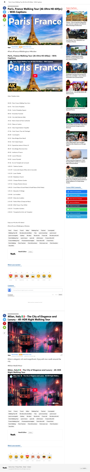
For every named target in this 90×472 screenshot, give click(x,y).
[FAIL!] (16, 276)
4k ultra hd (36, 235)
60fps (27, 230)
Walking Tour (35, 230)
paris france (24, 238)
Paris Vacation (54, 243)
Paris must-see (43, 243)
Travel (21, 230)
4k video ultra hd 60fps (26, 233)
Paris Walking (12, 243)
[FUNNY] (43, 276)
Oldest (56, 294)
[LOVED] (10, 276)
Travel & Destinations (13, 6)
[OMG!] (32, 276)
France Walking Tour (14, 240)
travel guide (51, 230)
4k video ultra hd (54, 235)
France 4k (44, 235)
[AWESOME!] (21, 276)
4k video (29, 235)
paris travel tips (43, 233)
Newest (60, 294)
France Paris (50, 240)
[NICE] (38, 276)
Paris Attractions (32, 243)
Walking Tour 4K (13, 233)
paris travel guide (13, 235)
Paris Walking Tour (13, 238)
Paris (10, 230)
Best (53, 294)
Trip (35, 233)
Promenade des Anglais (28, 240)
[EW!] (49, 276)
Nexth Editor (15, 46)
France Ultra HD (49, 238)
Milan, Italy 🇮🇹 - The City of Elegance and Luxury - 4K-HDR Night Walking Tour (32, 318)
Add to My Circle (27, 46)
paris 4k (32, 238)
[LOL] (27, 276)
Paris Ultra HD (40, 240)
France (15, 230)
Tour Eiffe (11, 245)
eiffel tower (40, 238)
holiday (22, 235)
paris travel (53, 233)
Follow (30, 251)
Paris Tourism (21, 243)
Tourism (43, 230)
